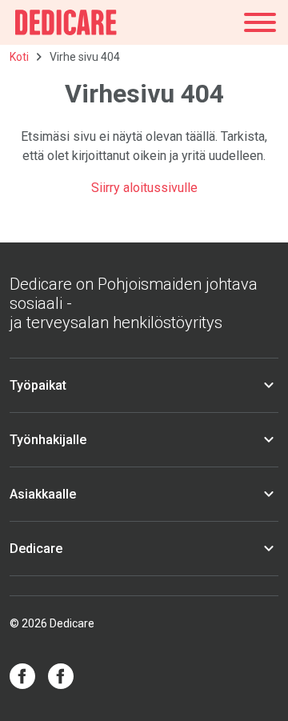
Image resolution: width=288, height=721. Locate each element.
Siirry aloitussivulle (144, 187)
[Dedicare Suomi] (66, 22)
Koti (19, 56)
